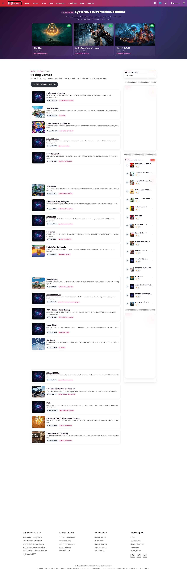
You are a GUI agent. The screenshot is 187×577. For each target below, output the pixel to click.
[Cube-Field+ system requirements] (38, 329)
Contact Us (135, 547)
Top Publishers (64, 551)
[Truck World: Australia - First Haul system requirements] (38, 391)
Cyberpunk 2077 (29, 554)
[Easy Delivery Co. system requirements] (38, 157)
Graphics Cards (65, 541)
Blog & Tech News (137, 544)
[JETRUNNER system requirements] (38, 190)
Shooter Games (101, 544)
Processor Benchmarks (67, 537)
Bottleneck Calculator (67, 544)
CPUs (44, 3)
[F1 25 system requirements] (38, 407)
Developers (60, 3)
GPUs (51, 3)
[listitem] (52, 39)
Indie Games (99, 551)
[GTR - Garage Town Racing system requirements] (38, 313)
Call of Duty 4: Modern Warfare (35, 551)
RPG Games (99, 541)
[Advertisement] (140, 118)
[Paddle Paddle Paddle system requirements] (38, 251)
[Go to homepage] (15, 3)
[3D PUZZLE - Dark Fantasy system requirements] (38, 437)
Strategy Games (101, 547)
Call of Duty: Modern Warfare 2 (35, 547)
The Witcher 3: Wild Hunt (32, 541)
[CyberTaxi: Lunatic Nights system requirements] (38, 205)
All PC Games (136, 541)
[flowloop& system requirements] (38, 344)
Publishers (73, 3)
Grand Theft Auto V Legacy (33, 544)
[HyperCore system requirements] (38, 220)
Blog (82, 3)
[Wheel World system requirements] (38, 283)
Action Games (100, 537)
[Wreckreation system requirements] (38, 112)
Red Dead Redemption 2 (32, 537)
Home (27, 3)
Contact (90, 3)
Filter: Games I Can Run (44, 84)
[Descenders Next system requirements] (38, 298)
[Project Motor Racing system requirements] (38, 97)
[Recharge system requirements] (38, 235)
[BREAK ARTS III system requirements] (38, 142)
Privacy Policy (136, 551)
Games (35, 3)
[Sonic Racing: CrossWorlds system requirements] (38, 127)
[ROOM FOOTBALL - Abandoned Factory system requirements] (38, 422)
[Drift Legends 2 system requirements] (38, 376)
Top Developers (65, 547)
